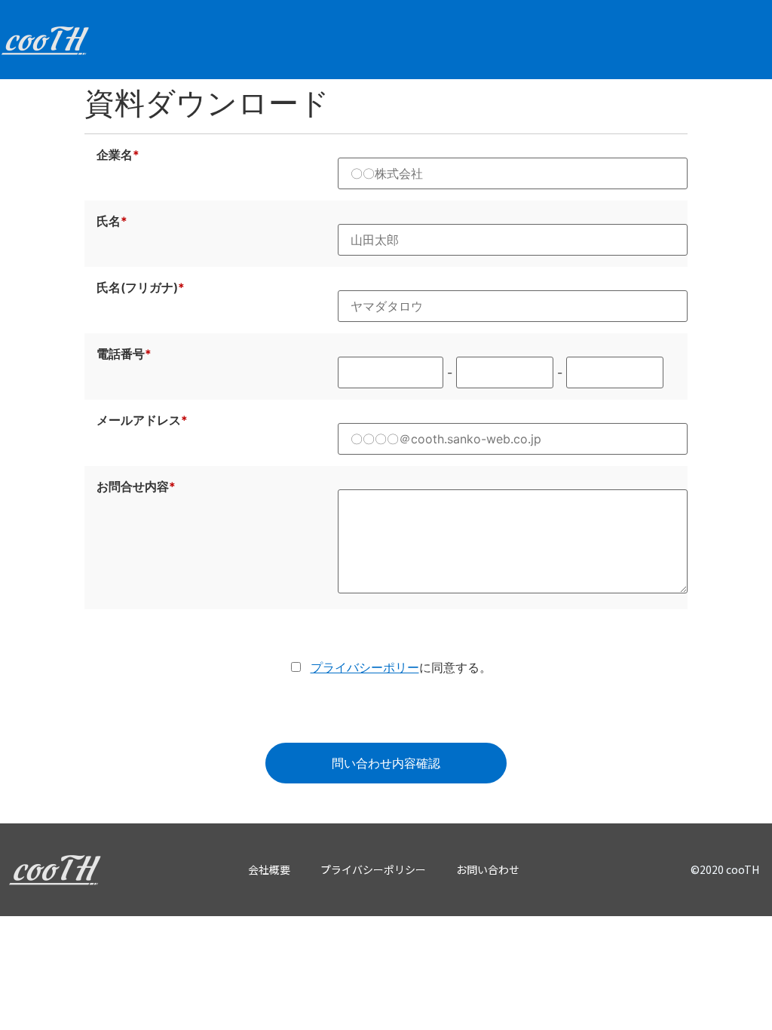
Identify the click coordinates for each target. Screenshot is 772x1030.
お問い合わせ (487, 869)
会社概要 (269, 869)
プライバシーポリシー (373, 869)
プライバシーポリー (365, 667)
